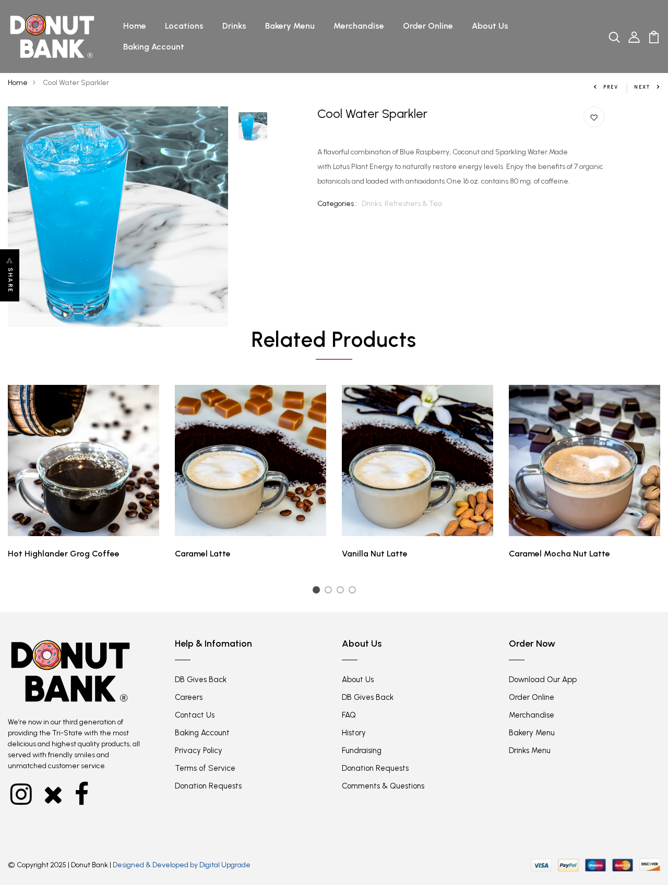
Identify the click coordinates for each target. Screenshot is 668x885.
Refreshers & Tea (413, 203)
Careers (188, 697)
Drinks (234, 26)
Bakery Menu (290, 26)
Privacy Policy (198, 750)
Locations (184, 26)
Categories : (337, 203)
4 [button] (354, 591)
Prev (610, 87)
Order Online (428, 26)
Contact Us (194, 715)
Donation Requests (208, 786)
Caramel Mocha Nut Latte (559, 554)
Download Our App (543, 679)
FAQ (349, 715)
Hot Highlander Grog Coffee (64, 554)
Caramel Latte (203, 554)
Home (134, 26)
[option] (118, 216)
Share (10, 280)
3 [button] (342, 591)
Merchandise (358, 26)
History (354, 732)
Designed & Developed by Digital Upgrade (181, 864)
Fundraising (361, 750)
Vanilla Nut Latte (375, 554)
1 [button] (317, 591)
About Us (490, 26)
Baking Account (153, 47)
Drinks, (373, 203)
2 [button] (330, 591)
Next (642, 87)
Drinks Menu (530, 750)
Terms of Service (205, 768)
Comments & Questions (383, 786)
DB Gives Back (200, 679)
